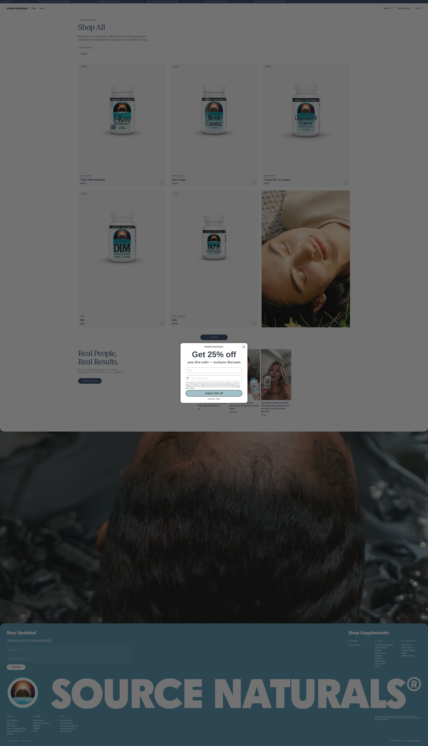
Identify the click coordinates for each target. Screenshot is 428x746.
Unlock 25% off (214, 393)
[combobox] (190, 378)
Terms (192, 388)
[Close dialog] (244, 347)
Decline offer (214, 399)
